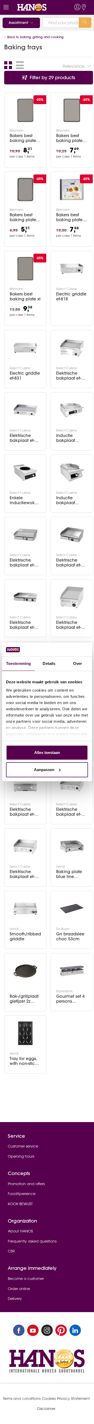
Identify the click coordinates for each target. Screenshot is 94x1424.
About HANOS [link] (20, 1231)
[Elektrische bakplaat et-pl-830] (71, 784)
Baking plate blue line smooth (69, 874)
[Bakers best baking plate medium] (71, 110)
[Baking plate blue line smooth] (71, 846)
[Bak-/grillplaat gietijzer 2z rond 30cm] (25, 971)
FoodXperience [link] (22, 1193)
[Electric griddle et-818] (71, 268)
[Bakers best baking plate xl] (25, 268)
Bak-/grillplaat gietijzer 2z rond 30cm (24, 999)
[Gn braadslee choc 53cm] (71, 908)
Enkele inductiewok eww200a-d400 (25, 500)
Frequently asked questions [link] (32, 1241)
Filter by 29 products (51, 77)
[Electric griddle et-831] (25, 347)
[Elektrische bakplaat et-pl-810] (71, 597)
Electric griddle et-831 (25, 376)
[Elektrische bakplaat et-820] (25, 410)
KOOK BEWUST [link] (20, 1203)
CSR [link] (11, 1251)
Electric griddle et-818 (71, 296)
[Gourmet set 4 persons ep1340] (71, 971)
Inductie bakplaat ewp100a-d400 (71, 438)
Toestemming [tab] (18, 663)
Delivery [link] (15, 1298)
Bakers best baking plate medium (69, 138)
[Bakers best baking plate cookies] (71, 189)
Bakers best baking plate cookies (69, 217)
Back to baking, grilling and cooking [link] (35, 37)
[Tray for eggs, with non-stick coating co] (25, 1033)
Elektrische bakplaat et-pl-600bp (24, 812)
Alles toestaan (47, 752)
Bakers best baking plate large (23, 138)
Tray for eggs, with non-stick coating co (23, 1061)
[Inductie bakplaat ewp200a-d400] (71, 472)
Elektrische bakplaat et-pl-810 (71, 625)
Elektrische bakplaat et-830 (22, 874)
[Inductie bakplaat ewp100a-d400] (71, 410)
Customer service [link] (23, 1146)
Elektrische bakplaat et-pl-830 (71, 812)
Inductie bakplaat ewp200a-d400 (71, 500)
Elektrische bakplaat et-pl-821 (24, 563)
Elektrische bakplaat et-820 (22, 438)
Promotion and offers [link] (26, 1183)
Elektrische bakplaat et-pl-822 (24, 625)
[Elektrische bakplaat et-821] (71, 347)
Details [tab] (49, 663)
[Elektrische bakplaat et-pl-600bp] (25, 784)
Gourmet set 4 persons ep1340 (70, 999)
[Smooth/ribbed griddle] (25, 908)
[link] (37, 7)
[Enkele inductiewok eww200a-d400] (25, 472)
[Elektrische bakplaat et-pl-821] (25, 534)
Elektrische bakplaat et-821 (68, 376)
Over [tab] (77, 663)
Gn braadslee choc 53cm (70, 936)
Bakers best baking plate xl (25, 296)
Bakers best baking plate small (23, 217)
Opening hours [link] (21, 1156)
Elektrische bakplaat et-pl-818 (71, 563)
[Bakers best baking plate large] (25, 110)
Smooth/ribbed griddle (25, 936)
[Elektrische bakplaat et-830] (25, 846)
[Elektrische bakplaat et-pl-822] (25, 597)
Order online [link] (19, 1288)
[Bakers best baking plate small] (25, 189)
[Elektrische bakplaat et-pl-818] (71, 534)
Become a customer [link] (26, 1278)
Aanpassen (44, 769)
